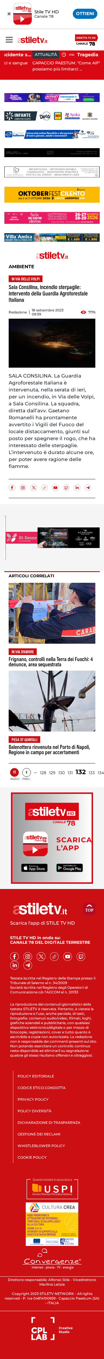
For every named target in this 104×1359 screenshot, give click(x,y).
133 (92, 772)
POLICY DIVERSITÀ (34, 1111)
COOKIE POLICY (32, 1157)
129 (52, 772)
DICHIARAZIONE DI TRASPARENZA (49, 1122)
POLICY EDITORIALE (36, 1076)
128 (43, 772)
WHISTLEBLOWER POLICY (41, 1146)
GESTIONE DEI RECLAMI (39, 1134)
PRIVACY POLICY (33, 1099)
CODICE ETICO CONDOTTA (42, 1088)
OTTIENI (85, 13)
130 (61, 772)
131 (70, 772)
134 (101, 772)
